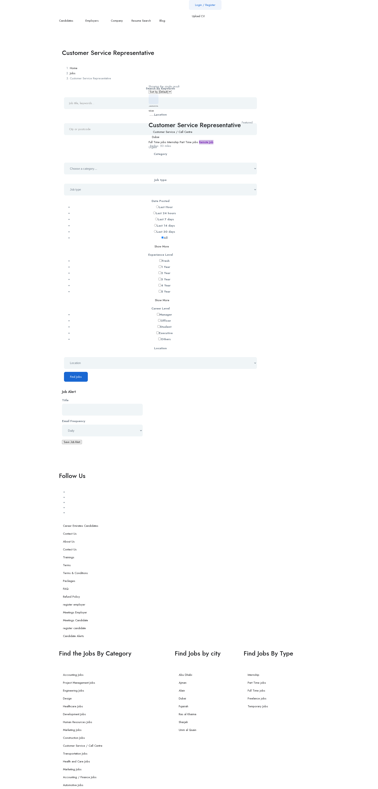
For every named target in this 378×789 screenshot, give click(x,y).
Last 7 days (166, 219)
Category (160, 154)
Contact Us (70, 534)
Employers (92, 21)
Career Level (160, 308)
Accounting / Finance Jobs (79, 777)
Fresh (166, 261)
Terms (67, 565)
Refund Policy (71, 597)
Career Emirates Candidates (80, 526)
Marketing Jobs (72, 730)
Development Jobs (74, 714)
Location (160, 348)
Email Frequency (73, 421)
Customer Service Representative (195, 125)
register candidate (74, 628)
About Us (69, 541)
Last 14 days (166, 225)
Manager (165, 314)
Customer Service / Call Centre (172, 132)
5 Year (165, 291)
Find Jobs (76, 377)
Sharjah (183, 722)
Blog (162, 21)
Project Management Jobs (79, 683)
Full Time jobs (157, 142)
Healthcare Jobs (73, 706)
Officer (166, 321)
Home (73, 68)
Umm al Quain (187, 730)
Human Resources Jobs (77, 722)
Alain (182, 690)
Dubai (155, 137)
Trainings (68, 557)
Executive (166, 333)
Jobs (72, 73)
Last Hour (166, 207)
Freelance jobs (257, 698)
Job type (160, 180)
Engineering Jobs (73, 690)
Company (117, 21)
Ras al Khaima (187, 714)
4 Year (165, 285)
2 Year (165, 273)
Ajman (182, 683)
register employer (74, 604)
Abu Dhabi (185, 675)
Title (65, 400)
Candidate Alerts (73, 636)
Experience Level (160, 255)
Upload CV (198, 16)
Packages (69, 581)
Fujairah (183, 706)
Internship (173, 142)
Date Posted (161, 201)
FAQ (66, 589)
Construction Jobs (74, 738)
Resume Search (141, 21)
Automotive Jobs (73, 785)
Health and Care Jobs (76, 761)
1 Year (165, 267)
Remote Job (206, 142)
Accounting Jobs (73, 675)
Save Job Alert (72, 442)
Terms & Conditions (75, 573)
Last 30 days (166, 232)
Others (166, 339)
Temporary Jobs (258, 706)
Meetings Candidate (75, 620)
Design (67, 698)
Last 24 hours (166, 213)
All (166, 238)
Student (165, 327)
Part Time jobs (189, 142)
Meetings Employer (75, 612)
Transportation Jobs (75, 753)
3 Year (165, 279)
